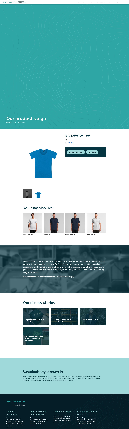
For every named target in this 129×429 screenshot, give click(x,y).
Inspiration (110, 2)
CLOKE (14, 122)
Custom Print (81, 2)
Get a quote (92, 152)
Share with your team (75, 152)
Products (91, 2)
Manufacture (100, 2)
